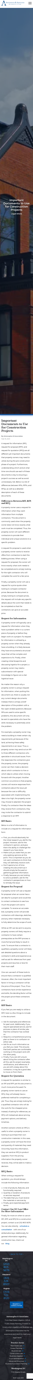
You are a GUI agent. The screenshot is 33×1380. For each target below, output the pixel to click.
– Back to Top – (16, 1254)
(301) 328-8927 (6, 1281)
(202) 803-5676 (6, 1267)
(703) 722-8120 (6, 1295)
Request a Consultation (16, 1304)
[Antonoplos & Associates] (12, 4)
